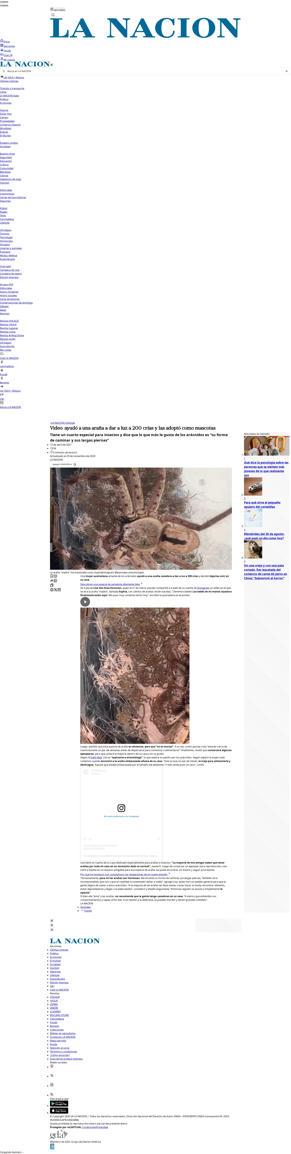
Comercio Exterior (10, 124)
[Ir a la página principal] (145, 37)
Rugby (3, 212)
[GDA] (59, 1138)
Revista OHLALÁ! (9, 321)
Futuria (4, 110)
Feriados (5, 244)
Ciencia (4, 175)
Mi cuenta (9, 59)
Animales (85, 907)
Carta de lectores (10, 299)
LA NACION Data (9, 95)
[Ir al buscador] (53, 15)
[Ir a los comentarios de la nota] (55, 576)
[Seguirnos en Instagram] (52, 1085)
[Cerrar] (51, 65)
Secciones (9, 46)
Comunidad (6, 168)
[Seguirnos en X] (52, 1076)
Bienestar (5, 172)
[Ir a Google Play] (59, 1105)
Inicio (7, 41)
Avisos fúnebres (9, 291)
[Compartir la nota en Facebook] (52, 590)
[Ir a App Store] (59, 1112)
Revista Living (7, 331)
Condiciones (89, 1127)
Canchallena (7, 219)
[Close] (52, 921)
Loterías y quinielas (11, 248)
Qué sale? (5, 266)
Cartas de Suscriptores (13, 197)
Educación (6, 161)
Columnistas (7, 193)
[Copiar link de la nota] (52, 585)
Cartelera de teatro (11, 273)
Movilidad (5, 128)
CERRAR (4, 2)
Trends (88, 910)
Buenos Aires (7, 153)
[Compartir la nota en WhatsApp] (55, 581)
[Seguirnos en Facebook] (52, 1067)
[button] (145, 235)
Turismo (4, 233)
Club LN (8, 55)
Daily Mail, (96, 757)
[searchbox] (144, 71)
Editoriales (6, 190)
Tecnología (6, 237)
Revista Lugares (9, 328)
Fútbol (3, 208)
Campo (4, 117)
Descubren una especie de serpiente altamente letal (110, 584)
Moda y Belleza (8, 255)
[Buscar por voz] (287, 71)
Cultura (4, 164)
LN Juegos (5, 230)
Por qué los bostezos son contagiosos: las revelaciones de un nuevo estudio (123, 874)
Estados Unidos (9, 143)
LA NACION (57, 423)
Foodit (7, 50)
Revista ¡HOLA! (8, 324)
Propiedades (7, 121)
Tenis (3, 215)
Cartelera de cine (9, 270)
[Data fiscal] (52, 1148)
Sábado (4, 306)
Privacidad (102, 1127)
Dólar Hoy (6, 113)
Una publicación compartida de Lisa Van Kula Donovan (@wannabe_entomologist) (122, 856)
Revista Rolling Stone (12, 335)
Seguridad (6, 157)
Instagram (203, 588)
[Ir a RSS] (52, 1095)
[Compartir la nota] (52, 581)
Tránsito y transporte (12, 88)
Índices (4, 132)
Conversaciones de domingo (16, 302)
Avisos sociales (8, 295)
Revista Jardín (7, 339)
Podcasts (5, 252)
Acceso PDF (6, 284)
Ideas (3, 310)
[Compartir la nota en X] (55, 590)
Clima (3, 92)
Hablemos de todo (10, 179)
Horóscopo (6, 241)
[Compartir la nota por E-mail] (59, 590)
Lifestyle (69, 423)
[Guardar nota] (52, 576)
